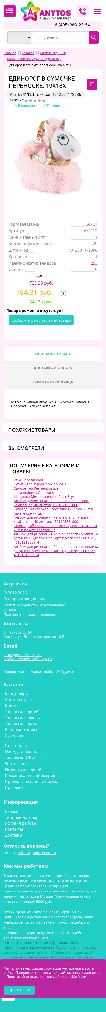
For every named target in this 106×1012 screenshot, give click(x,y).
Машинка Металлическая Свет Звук (44, 496)
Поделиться (56, 106)
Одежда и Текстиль (23, 751)
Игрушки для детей (23, 769)
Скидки (11, 811)
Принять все (19, 990)
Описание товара (53, 354)
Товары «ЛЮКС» (20, 757)
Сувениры (14, 735)
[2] (30, 100)
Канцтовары (17, 694)
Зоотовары (15, 763)
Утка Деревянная (28, 480)
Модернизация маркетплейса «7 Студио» (39, 671)
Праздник (14, 787)
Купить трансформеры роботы (40, 484)
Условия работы (20, 823)
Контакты (14, 829)
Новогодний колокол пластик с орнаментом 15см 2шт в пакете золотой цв (55, 527)
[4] (39, 100)
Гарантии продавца (53, 381)
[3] (35, 100)
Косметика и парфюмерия (30, 775)
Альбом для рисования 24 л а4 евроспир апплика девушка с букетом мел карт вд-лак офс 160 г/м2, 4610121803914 (56, 538)
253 (94, 263)
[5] (44, 100)
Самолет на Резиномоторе (36, 488)
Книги (11, 705)
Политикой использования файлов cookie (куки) (46, 976)
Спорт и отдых (18, 699)
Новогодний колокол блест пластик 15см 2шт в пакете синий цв (53, 511)
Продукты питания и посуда (31, 781)
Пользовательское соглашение (30, 614)
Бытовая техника (21, 729)
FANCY (91, 224)
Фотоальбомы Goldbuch (34, 492)
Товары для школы (23, 717)
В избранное (28, 106)
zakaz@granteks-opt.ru (37, 852)
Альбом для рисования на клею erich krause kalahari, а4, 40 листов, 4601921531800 (51, 502)
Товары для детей (21, 711)
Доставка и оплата (53, 367)
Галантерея (16, 745)
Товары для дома (21, 723)
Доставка (13, 835)
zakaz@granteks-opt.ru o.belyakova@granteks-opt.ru (28, 656)
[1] (26, 100)
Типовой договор (22, 817)
